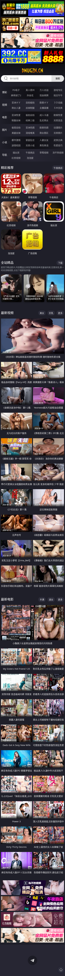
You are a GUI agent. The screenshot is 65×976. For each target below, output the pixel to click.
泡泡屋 (30, 157)
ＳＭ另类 (58, 107)
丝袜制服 (30, 107)
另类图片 (58, 132)
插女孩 (16, 152)
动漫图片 (58, 127)
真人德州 (30, 90)
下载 (60, 262)
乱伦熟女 (44, 120)
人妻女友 (44, 140)
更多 (60, 313)
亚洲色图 (30, 127)
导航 (4, 155)
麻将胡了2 (16, 95)
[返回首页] (61, 970)
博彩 (4, 92)
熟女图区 (44, 132)
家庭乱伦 (30, 140)
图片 (4, 130)
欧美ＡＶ (44, 102)
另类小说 (30, 145)
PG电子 (16, 90)
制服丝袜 (16, 120)
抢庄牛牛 (58, 95)
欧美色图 (44, 127)
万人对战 (44, 90)
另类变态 (58, 120)
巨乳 (51, 313)
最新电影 (7, 599)
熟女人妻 (16, 107)
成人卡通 (44, 115)
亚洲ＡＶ (16, 102)
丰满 (42, 599)
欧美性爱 (58, 115)
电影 (4, 117)
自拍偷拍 (30, 102)
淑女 (51, 599)
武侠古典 (58, 140)
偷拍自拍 (30, 115)
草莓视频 (44, 152)
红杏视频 (16, 157)
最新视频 (7, 313)
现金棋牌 (44, 95)
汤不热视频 (58, 152)
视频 (4, 104)
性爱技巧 (58, 145)
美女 (42, 313)
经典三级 (30, 120)
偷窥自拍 (16, 127)
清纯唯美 (30, 132)
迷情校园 (16, 145)
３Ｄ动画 (58, 102)
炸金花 (30, 95)
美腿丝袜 (16, 132)
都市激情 (16, 140)
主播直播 (44, 107)
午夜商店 (30, 152)
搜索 (58, 78)
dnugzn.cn (32, 70)
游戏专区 (58, 90)
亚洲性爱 (16, 115)
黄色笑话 (44, 145)
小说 (4, 142)
